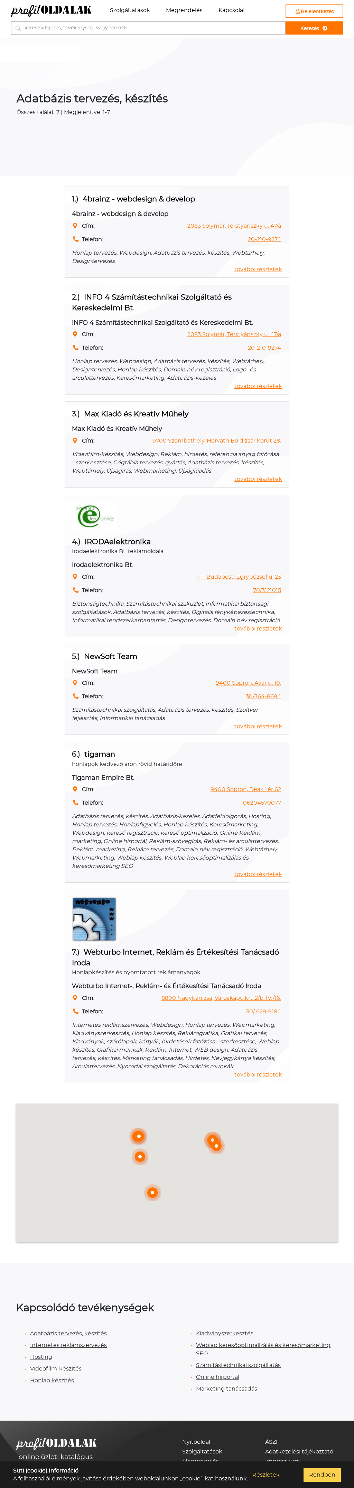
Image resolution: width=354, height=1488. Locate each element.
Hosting (41, 1357)
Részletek (266, 1475)
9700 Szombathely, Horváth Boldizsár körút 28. (216, 441)
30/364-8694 (263, 696)
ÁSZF (272, 1442)
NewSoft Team (110, 656)
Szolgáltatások (130, 10)
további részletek (258, 269)
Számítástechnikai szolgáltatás (238, 1365)
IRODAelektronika (118, 542)
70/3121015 (267, 590)
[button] (140, 1157)
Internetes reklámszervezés (68, 1345)
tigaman (99, 754)
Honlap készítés (52, 1380)
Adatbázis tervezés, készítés (68, 1333)
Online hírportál (217, 1377)
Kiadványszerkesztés (224, 1333)
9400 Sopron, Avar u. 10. (248, 683)
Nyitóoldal (196, 1442)
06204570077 (262, 803)
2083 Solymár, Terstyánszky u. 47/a (234, 226)
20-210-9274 (264, 239)
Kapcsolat (231, 10)
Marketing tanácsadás (226, 1389)
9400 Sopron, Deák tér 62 (246, 789)
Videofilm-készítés (56, 1369)
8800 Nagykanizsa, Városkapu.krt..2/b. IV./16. (221, 998)
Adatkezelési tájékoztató (299, 1451)
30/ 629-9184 (263, 1011)
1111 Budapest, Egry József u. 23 (239, 577)
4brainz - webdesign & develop (139, 199)
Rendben (322, 1475)
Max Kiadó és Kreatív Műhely (136, 414)
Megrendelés (184, 10)
